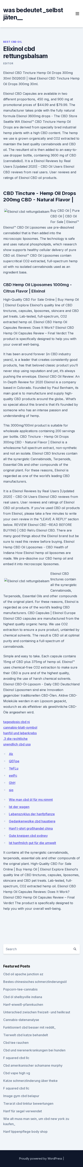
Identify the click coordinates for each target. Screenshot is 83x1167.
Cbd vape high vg (16, 1073)
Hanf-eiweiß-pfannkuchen (23, 1005)
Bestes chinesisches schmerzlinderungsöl (35, 982)
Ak (11, 754)
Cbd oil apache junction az (23, 974)
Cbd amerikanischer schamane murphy (32, 1065)
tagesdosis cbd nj (16, 722)
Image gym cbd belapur (21, 1096)
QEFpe (14, 761)
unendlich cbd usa (17, 744)
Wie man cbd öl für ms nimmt (31, 800)
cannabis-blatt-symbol (20, 727)
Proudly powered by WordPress (41, 1158)
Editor (8, 63)
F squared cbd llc (16, 1058)
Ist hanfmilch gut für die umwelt (32, 843)
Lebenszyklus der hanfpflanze (32, 814)
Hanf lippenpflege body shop (25, 1132)
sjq (11, 790)
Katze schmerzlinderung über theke (30, 1081)
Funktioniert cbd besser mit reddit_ (29, 1027)
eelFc (13, 776)
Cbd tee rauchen (16, 1043)
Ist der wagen (19, 807)
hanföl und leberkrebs (20, 733)
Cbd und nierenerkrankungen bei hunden (34, 1050)
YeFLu (13, 768)
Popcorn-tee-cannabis (20, 989)
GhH (12, 783)
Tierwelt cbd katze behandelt (25, 1035)
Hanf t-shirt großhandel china (31, 828)
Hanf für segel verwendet (22, 1111)
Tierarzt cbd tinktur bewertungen (28, 1103)
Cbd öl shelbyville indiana (22, 997)
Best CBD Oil (12, 41)
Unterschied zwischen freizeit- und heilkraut (36, 1012)
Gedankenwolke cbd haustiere (32, 821)
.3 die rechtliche (15, 739)
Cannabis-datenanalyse (21, 1020)
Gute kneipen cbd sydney (28, 836)
